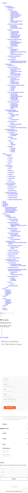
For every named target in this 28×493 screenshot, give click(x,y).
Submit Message (10, 407)
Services (4, 206)
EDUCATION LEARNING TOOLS (16, 85)
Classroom (10, 166)
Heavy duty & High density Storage (18, 51)
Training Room (11, 178)
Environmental (14, 272)
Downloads (5, 203)
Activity (10, 282)
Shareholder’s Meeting (16, 235)
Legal (4, 444)
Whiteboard (13, 86)
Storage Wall (13, 50)
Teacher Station (14, 98)
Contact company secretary (14, 257)
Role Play (13, 72)
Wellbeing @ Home (12, 186)
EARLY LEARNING (13, 67)
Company (6, 384)
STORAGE (10, 47)
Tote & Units (13, 78)
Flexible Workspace (12, 190)
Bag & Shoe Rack (15, 82)
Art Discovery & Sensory (16, 71)
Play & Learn (14, 70)
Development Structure (13, 267)
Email (5, 394)
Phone (5, 389)
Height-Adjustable (15, 37)
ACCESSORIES (12, 59)
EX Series (13, 149)
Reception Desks (14, 45)
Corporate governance (10, 241)
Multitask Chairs (14, 107)
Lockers (12, 53)
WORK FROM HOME (10, 110)
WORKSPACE (8, 6)
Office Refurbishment (10, 212)
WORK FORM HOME (10, 183)
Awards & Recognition (13, 276)
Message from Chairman (16, 264)
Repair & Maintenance (10, 211)
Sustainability (5, 205)
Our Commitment (12, 262)
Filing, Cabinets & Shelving (17, 54)
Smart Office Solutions (13, 193)
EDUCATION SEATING (13, 101)
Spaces (4, 153)
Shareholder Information (13, 233)
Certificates (13, 279)
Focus (9, 156)
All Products (13, 135)
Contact (4, 296)
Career (6, 287)
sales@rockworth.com (7, 455)
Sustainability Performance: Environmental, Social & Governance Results (17, 270)
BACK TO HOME (4, 337)
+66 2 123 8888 (6, 454)
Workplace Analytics (12, 197)
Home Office (11, 185)
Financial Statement (15, 224)
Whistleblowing (11, 255)
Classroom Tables (14, 99)
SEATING (10, 9)
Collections (13, 144)
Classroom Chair (14, 104)
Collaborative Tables (15, 36)
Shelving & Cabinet (15, 79)
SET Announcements (15, 239)
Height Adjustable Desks (16, 124)
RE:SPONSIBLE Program (11, 207)
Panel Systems (14, 41)
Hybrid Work (11, 188)
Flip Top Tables (14, 95)
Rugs (12, 143)
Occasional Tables (15, 31)
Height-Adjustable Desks (16, 42)
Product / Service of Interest (9, 399)
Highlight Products (4, 428)
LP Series (13, 150)
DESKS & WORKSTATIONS (15, 39)
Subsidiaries (8, 293)
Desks (12, 122)
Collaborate (10, 157)
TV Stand (13, 87)
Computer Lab (11, 172)
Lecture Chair (14, 103)
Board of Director (14, 247)
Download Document (12, 228)
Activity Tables (14, 93)
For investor (8, 215)
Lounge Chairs (14, 22)
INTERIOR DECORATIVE (14, 56)
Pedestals (13, 116)
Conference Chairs (15, 13)
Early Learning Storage (16, 68)
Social (12, 273)
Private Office (14, 44)
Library (9, 168)
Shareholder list (14, 234)
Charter (12, 248)
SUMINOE (10, 146)
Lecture (12, 90)
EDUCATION (8, 64)
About (4, 213)
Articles (4, 202)
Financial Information (12, 222)
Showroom (7, 291)
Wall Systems (14, 25)
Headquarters (8, 290)
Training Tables (14, 33)
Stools (12, 18)
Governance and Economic (17, 274)
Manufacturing (8, 292)
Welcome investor (12, 217)
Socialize (10, 161)
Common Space (11, 176)
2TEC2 (9, 140)
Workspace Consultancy (10, 208)
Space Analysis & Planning (11, 209)
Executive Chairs (14, 12)
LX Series (13, 148)
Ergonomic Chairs (15, 119)
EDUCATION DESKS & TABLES (16, 92)
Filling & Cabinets (15, 114)
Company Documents (13, 250)
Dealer (6, 294)
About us (7, 214)
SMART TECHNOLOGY (11, 192)
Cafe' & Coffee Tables (15, 35)
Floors (12, 142)
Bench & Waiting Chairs (16, 14)
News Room (11, 237)
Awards (12, 277)
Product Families (14, 134)
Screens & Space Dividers (16, 28)
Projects (4, 201)
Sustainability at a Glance (10, 259)
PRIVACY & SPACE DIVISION (15, 24)
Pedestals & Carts (14, 49)
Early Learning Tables (15, 74)
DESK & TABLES (12, 121)
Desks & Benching (15, 43)
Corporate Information (13, 219)
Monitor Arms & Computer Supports (19, 61)
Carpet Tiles (13, 57)
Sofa (12, 19)
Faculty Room (11, 181)
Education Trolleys (15, 83)
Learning (10, 159)
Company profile (14, 220)
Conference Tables (15, 32)
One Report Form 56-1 (16, 231)
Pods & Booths (14, 26)
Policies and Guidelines (13, 253)
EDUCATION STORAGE (14, 76)
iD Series (13, 151)
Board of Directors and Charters (15, 245)
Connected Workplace (13, 195)
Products (4, 2)
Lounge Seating (14, 105)
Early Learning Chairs (15, 73)
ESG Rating (13, 280)
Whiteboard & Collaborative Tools (18, 62)
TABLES (10, 29)
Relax (9, 163)
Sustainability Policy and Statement (18, 265)
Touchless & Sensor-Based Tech (15, 199)
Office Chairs (14, 11)
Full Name (6, 379)
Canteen (10, 180)
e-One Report (14, 229)
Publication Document (13, 285)
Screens (12, 89)
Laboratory (10, 174)
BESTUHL (10, 137)
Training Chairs (14, 17)
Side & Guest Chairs (15, 16)
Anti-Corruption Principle (13, 252)
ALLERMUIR (11, 132)
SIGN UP (14, 478)
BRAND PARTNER (10, 129)
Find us (4, 288)
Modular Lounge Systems (16, 20)
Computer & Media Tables (16, 96)
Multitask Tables (14, 97)
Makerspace (10, 170)
